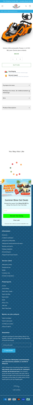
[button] (3, 181)
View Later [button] (16, 220)
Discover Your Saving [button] (16, 216)
